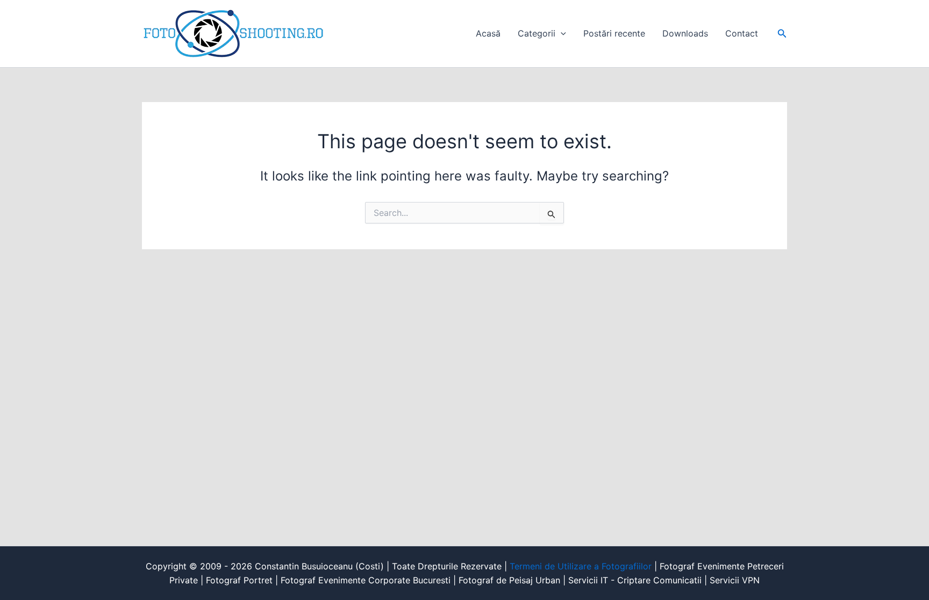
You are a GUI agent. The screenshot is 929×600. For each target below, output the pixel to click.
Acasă (488, 33)
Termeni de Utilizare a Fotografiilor (581, 566)
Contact (741, 33)
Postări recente (614, 33)
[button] (560, 33)
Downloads (685, 33)
